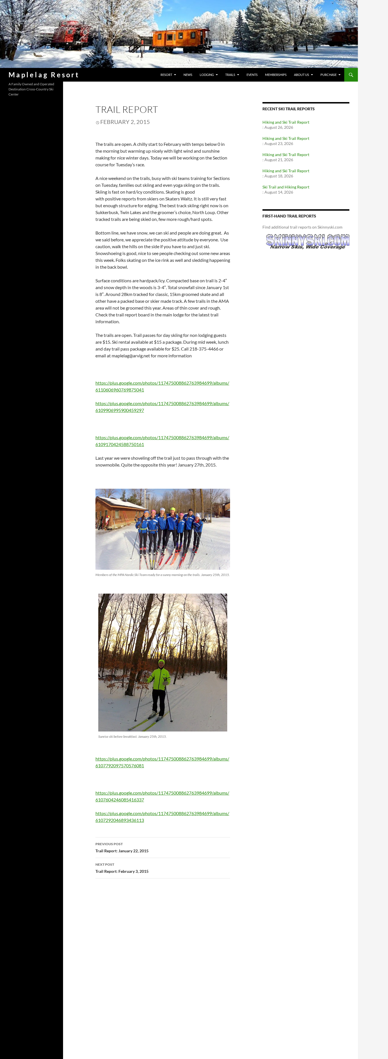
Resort (166, 74)
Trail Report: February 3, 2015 (122, 868)
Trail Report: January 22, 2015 (122, 847)
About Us (301, 74)
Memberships (276, 74)
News (187, 74)
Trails (230, 74)
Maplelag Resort (44, 75)
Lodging (207, 74)
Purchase (328, 74)
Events (252, 74)
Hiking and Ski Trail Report (285, 122)
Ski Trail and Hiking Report (285, 187)
